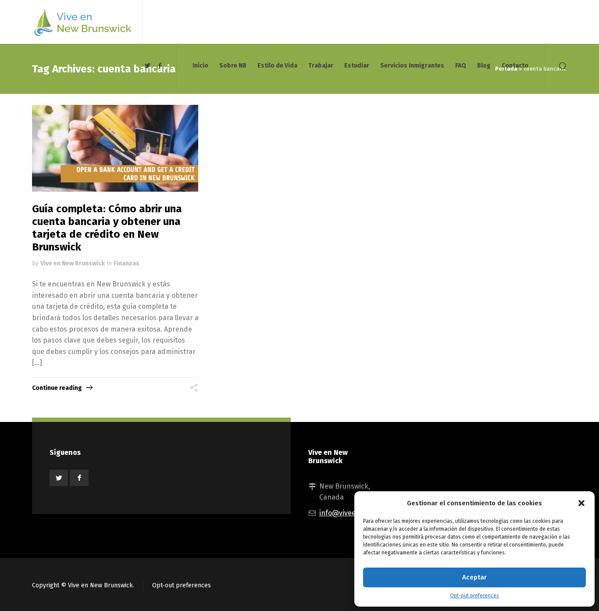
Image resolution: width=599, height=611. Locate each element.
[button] (581, 503)
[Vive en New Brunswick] (82, 22)
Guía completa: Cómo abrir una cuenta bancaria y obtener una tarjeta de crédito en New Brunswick (107, 228)
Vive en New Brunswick (72, 263)
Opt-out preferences (474, 596)
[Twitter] (147, 66)
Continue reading (57, 388)
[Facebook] (159, 66)
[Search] (561, 66)
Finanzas (126, 263)
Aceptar (474, 577)
